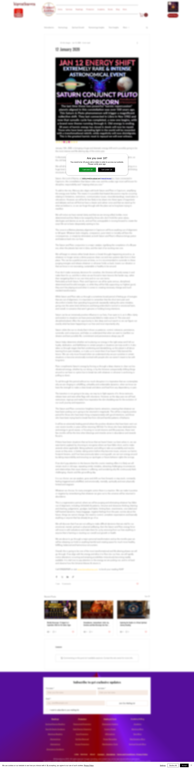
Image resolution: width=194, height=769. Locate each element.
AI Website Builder (105, 179)
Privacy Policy (89, 765)
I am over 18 (87, 170)
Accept (184, 765)
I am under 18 (106, 170)
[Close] (191, 765)
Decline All (173, 765)
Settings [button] (163, 765)
